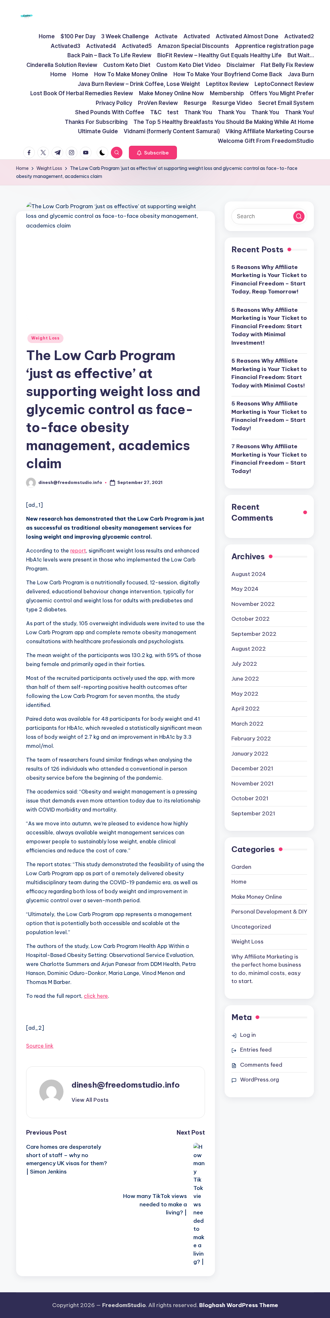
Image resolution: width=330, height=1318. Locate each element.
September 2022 (254, 633)
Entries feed (256, 1049)
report (78, 550)
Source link (39, 1046)
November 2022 (253, 604)
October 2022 (250, 618)
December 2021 (252, 768)
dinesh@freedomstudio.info (126, 1085)
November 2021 (252, 783)
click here (96, 996)
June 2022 (245, 678)
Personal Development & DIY (269, 911)
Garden (241, 866)
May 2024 (244, 588)
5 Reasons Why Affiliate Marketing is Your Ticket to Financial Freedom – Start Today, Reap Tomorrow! (269, 279)
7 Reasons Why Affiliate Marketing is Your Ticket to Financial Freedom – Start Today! (269, 459)
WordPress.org (259, 1079)
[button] (153, 152)
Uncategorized (251, 926)
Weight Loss (45, 338)
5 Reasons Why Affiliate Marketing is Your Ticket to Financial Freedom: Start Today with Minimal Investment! (269, 326)
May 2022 (244, 693)
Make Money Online (256, 896)
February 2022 (251, 738)
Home (239, 881)
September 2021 (253, 813)
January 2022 (249, 753)
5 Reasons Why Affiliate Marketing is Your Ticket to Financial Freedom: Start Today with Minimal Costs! (269, 373)
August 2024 (248, 574)
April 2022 (245, 708)
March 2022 (247, 723)
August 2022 (248, 648)
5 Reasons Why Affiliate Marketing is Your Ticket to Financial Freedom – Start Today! (269, 416)
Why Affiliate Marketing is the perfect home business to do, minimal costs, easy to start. (266, 969)
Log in (248, 1034)
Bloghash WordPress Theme (238, 1305)
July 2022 (244, 663)
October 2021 (249, 798)
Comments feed (261, 1064)
